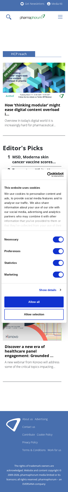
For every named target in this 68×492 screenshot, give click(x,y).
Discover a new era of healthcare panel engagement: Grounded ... (29, 351)
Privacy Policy (30, 442)
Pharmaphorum (13, 424)
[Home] (32, 17)
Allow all (34, 301)
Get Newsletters (34, 3)
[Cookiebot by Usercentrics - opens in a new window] (48, 174)
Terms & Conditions (34, 450)
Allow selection (34, 314)
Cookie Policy (44, 434)
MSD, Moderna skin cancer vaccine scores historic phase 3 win (32, 161)
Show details (47, 290)
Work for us (54, 450)
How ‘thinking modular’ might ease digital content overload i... (32, 109)
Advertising (41, 419)
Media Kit (57, 3)
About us (27, 419)
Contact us (28, 427)
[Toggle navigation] (10, 17)
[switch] (58, 251)
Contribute (28, 434)
